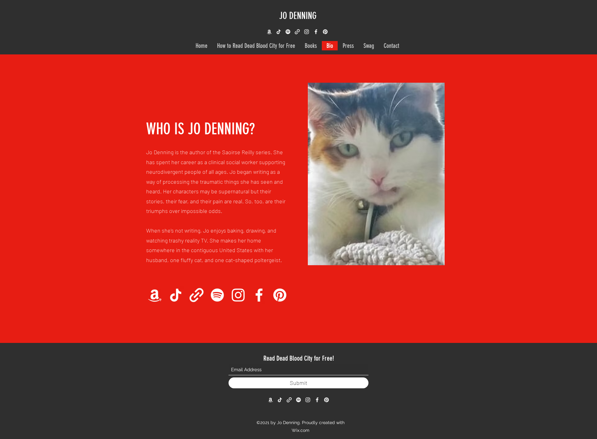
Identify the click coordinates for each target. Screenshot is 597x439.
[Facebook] (316, 32)
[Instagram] (306, 32)
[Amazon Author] (269, 32)
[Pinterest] (325, 32)
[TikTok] (278, 32)
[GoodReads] (196, 295)
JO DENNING (298, 15)
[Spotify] (288, 32)
